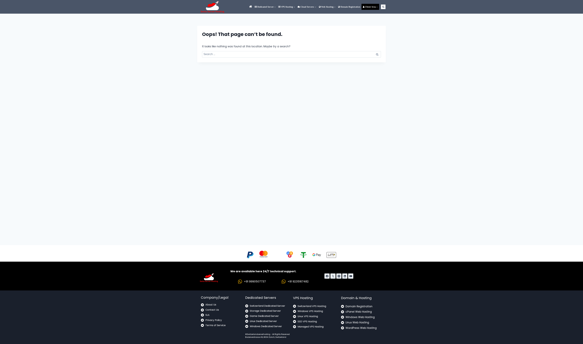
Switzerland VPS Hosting (312, 306)
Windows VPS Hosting (310, 311)
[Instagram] (338, 276)
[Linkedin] (344, 276)
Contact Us (212, 310)
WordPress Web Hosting (361, 328)
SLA (207, 315)
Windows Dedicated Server (266, 326)
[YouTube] (350, 276)
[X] (333, 276)
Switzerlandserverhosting (258, 334)
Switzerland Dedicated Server (267, 306)
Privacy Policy (213, 320)
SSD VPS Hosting (307, 321)
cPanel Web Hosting (359, 312)
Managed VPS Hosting (311, 326)
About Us (210, 304)
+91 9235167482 (298, 281)
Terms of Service (215, 325)
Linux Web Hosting (357, 322)
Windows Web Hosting (360, 317)
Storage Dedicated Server (265, 311)
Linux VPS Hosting (308, 316)
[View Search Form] (383, 6)
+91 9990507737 (255, 281)
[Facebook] (327, 276)
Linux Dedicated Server (263, 321)
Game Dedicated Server (264, 316)
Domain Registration (350, 7)
